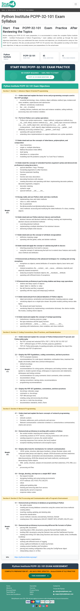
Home (3, 10)
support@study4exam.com (64, 594)
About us (9, 588)
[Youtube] (47, 606)
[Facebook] (33, 606)
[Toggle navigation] (75, 4)
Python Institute (12, 10)
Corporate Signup (58, 588)
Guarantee (33, 586)
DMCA (32, 592)
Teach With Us (10, 592)
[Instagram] (40, 606)
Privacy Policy (34, 590)
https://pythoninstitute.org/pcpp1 (26, 557)
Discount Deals (11, 590)
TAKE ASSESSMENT (40, 576)
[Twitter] (36, 606)
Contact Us (56, 586)
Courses (32, 588)
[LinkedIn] (43, 606)
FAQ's (31, 594)
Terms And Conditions (13, 594)
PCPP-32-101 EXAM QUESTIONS (38, 77)
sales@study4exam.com (63, 591)
